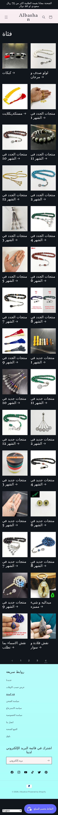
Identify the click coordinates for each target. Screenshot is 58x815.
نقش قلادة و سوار (40, 645)
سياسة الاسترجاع (14, 708)
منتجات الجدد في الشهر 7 (14, 319)
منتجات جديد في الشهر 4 (43, 482)
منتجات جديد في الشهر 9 (14, 604)
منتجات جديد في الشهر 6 (43, 522)
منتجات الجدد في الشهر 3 (14, 237)
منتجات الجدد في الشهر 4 (43, 237)
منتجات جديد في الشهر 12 (14, 441)
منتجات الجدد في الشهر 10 (14, 156)
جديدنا (9, 680)
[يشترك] (48, 760)
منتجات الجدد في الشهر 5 (14, 278)
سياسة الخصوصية (14, 715)
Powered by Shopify (37, 792)
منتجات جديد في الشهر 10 (14, 400)
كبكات (6, 72)
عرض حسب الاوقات (15, 687)
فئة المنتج (10, 694)
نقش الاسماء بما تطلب (14, 645)
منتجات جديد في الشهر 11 (43, 400)
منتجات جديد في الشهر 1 (43, 359)
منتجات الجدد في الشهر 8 (43, 319)
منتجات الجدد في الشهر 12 (14, 197)
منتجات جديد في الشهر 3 (14, 482)
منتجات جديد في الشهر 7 (14, 563)
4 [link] (46, 660)
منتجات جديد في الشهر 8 (43, 563)
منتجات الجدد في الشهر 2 (43, 197)
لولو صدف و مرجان (39, 74)
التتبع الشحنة (11, 729)
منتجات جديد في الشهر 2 (43, 441)
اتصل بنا (9, 722)
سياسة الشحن (12, 701)
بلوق (8, 736)
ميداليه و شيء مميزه (41, 604)
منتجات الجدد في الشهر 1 (43, 115)
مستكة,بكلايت (12, 113)
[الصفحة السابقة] (12, 660)
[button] (6, 17)
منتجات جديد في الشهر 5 (14, 522)
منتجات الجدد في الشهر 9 (14, 359)
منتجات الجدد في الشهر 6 (43, 278)
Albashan (23, 792)
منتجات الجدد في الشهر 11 (43, 156)
